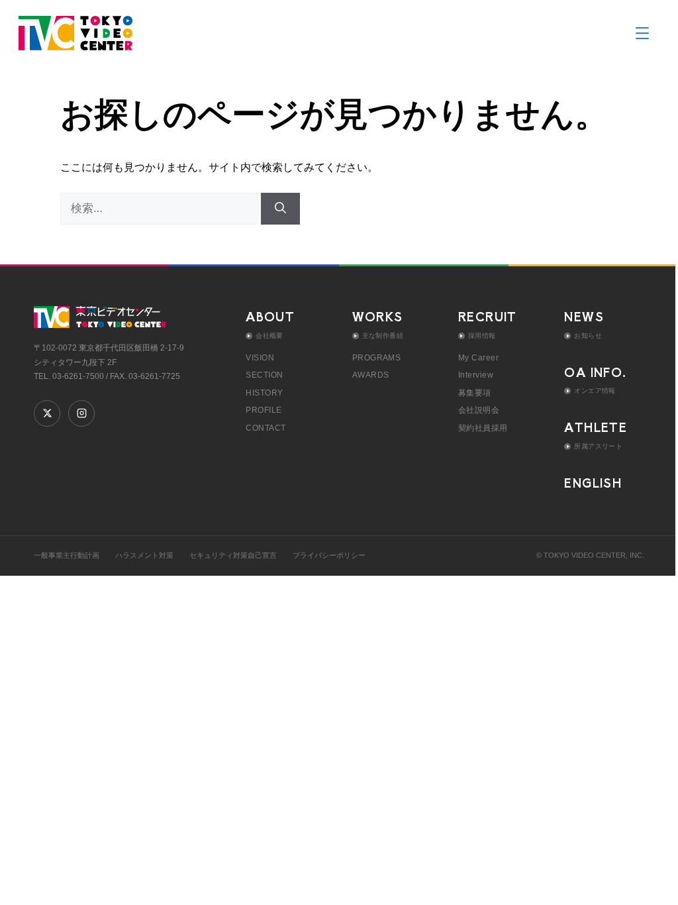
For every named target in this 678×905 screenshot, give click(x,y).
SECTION (264, 375)
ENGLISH (593, 482)
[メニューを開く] (642, 33)
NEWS (584, 316)
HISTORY (264, 393)
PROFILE (263, 410)
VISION (260, 357)
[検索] (280, 209)
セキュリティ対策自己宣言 (233, 555)
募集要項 (474, 393)
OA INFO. (595, 372)
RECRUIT (487, 316)
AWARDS (370, 375)
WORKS (377, 316)
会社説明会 (478, 410)
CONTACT (265, 428)
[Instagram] (81, 413)
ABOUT (270, 316)
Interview (475, 375)
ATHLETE (595, 427)
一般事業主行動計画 (66, 555)
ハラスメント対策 (144, 555)
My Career (478, 357)
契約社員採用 (483, 428)
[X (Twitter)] (47, 413)
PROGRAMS (376, 357)
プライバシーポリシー (329, 555)
